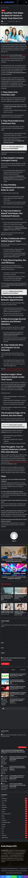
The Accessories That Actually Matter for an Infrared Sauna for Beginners (18, 768)
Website (3, 652)
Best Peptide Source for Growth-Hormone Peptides (20, 597)
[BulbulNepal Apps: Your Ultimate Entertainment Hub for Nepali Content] (5, 694)
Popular (4, 669)
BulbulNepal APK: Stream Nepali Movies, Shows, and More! (18, 674)
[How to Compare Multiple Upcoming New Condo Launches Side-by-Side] (5, 786)
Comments (22, 669)
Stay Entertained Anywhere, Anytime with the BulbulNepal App (17, 681)
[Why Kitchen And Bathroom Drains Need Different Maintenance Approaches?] (5, 760)
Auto (3, 833)
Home (3, 7)
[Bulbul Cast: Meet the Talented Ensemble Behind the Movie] (5, 688)
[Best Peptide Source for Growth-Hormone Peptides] (21, 590)
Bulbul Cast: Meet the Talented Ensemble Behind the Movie (17, 687)
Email (2, 647)
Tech (3, 802)
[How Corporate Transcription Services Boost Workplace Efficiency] (5, 701)
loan (3, 831)
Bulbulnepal (4, 798)
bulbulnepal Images (6, 822)
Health (7, 7)
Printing (3, 824)
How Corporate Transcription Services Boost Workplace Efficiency (17, 700)
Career (3, 826)
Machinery (4, 835)
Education (4, 820)
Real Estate (4, 807)
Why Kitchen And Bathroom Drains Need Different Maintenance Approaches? (18, 758)
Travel (3, 818)
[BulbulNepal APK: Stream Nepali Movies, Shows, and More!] (5, 675)
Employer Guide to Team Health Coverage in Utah (7, 612)
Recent (13, 669)
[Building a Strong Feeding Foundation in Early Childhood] (21, 606)
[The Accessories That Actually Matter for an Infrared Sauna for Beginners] (5, 770)
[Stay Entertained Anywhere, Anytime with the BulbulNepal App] (5, 681)
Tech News (4, 800)
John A (4, 21)
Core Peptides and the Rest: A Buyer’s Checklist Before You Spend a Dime (7, 597)
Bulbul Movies (5, 837)
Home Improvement (6, 813)
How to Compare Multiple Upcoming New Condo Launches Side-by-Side (18, 785)
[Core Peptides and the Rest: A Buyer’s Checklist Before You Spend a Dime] (7, 590)
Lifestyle (4, 809)
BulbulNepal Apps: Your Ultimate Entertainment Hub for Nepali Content (18, 694)
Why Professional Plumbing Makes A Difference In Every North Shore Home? (13, 751)
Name (2, 642)
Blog (3, 815)
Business (4, 805)
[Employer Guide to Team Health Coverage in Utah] (7, 606)
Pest (3, 828)
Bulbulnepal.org (23, 868)
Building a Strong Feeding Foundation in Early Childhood (20, 613)
